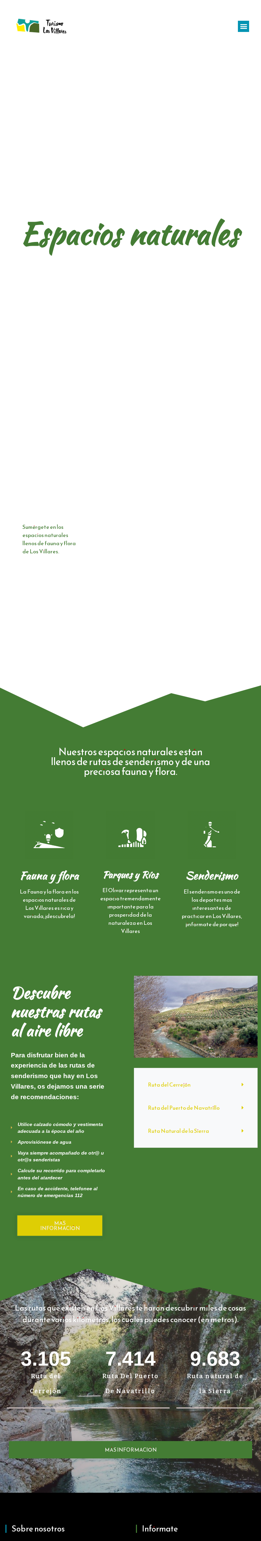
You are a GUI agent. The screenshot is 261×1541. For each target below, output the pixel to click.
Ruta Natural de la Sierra (178, 1131)
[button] (243, 26)
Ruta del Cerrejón (169, 1084)
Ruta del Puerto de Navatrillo (184, 1108)
